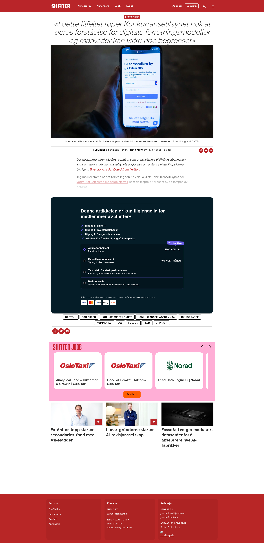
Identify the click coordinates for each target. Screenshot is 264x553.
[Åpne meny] (213, 6)
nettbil (70, 317)
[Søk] (204, 6)
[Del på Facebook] (201, 150)
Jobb (118, 6)
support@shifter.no (117, 513)
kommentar (104, 323)
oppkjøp (161, 323)
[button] (202, 346)
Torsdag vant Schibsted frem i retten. (115, 169)
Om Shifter (54, 509)
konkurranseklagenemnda (156, 317)
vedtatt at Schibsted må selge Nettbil (102, 181)
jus (120, 323)
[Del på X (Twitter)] (206, 150)
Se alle (130, 394)
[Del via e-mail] (211, 150)
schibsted (89, 317)
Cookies (53, 519)
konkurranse (189, 317)
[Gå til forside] (60, 6)
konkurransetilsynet (117, 317)
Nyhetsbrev (84, 6)
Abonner (177, 6)
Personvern (55, 514)
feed (147, 323)
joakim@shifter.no (169, 517)
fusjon (133, 323)
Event (129, 6)
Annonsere (103, 6)
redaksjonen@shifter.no (119, 527)
